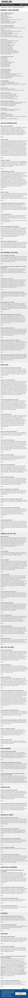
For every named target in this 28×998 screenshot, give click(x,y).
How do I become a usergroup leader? (8, 74)
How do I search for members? (7, 97)
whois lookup (21, 962)
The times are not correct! (6, 30)
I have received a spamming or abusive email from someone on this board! (14, 85)
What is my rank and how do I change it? (9, 35)
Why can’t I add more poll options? (8, 45)
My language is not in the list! (7, 32)
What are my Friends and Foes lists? (8, 89)
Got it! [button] (20, 993)
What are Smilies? (4, 60)
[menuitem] (2, 5)
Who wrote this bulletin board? (7, 114)
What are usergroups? (5, 72)
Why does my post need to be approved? (9, 52)
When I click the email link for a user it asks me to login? (12, 36)
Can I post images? (5, 61)
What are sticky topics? (5, 64)
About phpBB (13, 941)
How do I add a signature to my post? (8, 42)
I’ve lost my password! (5, 20)
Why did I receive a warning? (6, 49)
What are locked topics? (5, 65)
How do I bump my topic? (6, 53)
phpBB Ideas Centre (8, 950)
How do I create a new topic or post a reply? (9, 40)
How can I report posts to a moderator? (9, 50)
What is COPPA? (4, 15)
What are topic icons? (5, 66)
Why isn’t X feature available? (7, 115)
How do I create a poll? (5, 44)
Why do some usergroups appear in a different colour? (12, 75)
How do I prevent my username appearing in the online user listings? (13, 28)
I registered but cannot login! (6, 17)
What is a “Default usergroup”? (7, 77)
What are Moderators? (5, 71)
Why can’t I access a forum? (6, 47)
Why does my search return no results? (8, 95)
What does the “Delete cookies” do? (8, 23)
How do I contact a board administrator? (9, 118)
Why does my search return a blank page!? (9, 96)
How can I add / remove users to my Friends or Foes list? (12, 90)
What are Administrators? (6, 70)
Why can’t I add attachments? (7, 48)
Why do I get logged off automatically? (9, 21)
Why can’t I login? (4, 18)
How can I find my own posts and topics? (9, 98)
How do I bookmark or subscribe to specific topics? (11, 103)
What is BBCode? (4, 57)
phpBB (3, 309)
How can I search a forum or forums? (8, 94)
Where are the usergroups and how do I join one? (11, 73)
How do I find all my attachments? (8, 110)
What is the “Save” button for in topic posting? (10, 51)
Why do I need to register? (6, 14)
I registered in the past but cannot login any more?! (11, 19)
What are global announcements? (8, 62)
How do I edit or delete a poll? (7, 46)
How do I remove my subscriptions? (8, 105)
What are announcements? (6, 63)
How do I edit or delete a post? (7, 41)
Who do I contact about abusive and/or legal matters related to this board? (14, 117)
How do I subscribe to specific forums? (8, 104)
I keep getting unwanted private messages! (9, 83)
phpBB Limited (11, 939)
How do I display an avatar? (6, 34)
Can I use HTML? (4, 58)
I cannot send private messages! (7, 82)
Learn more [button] (8, 995)
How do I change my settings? (7, 26)
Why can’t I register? (5, 16)
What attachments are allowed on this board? (10, 109)
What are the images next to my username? (10, 33)
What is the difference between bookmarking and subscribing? (13, 102)
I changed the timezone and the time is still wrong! (11, 31)
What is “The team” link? (5, 78)
